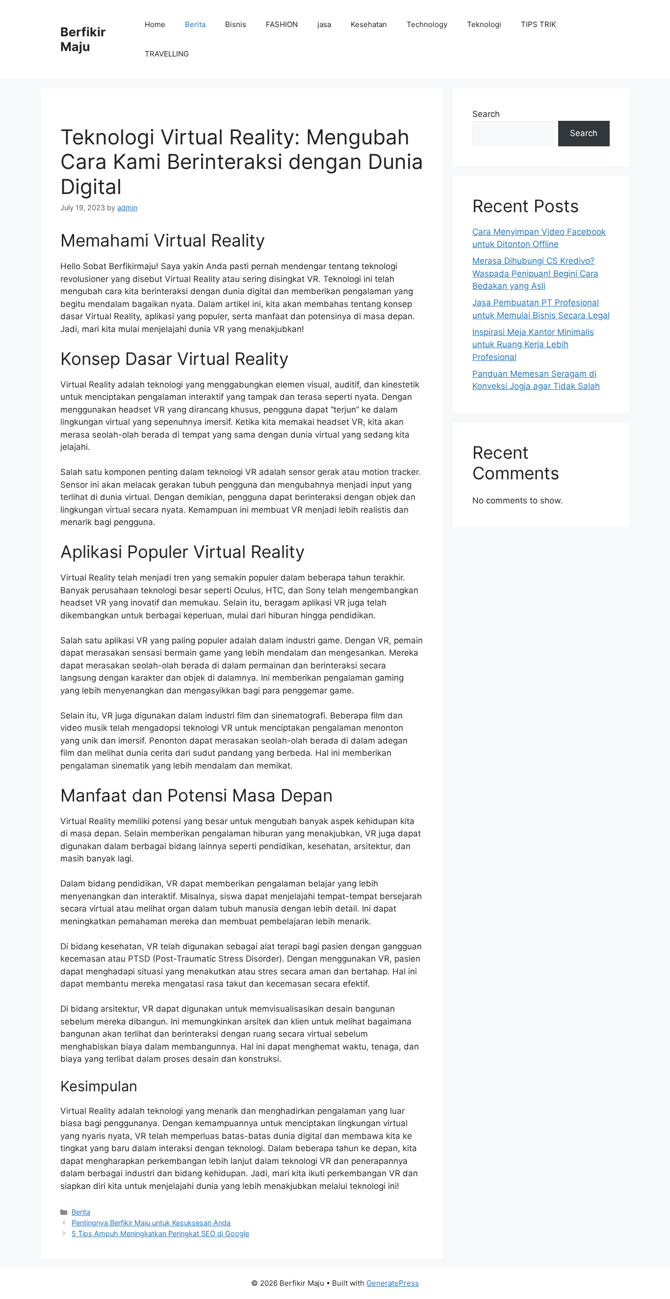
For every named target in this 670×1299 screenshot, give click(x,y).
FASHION (282, 24)
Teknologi (484, 24)
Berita (195, 24)
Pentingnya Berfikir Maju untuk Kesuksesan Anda (151, 1222)
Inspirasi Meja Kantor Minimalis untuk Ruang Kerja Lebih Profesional (533, 344)
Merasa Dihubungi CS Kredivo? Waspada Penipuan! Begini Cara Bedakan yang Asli (535, 273)
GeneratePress (392, 1283)
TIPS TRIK (538, 24)
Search (486, 114)
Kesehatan (369, 24)
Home (155, 24)
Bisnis (235, 24)
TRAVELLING (167, 53)
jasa (324, 24)
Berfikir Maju (82, 39)
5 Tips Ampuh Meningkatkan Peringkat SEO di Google (160, 1233)
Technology (427, 24)
